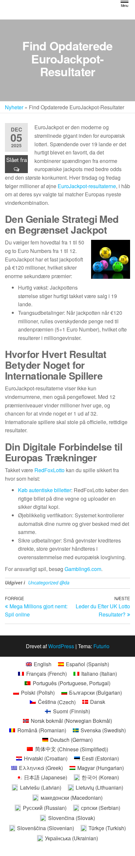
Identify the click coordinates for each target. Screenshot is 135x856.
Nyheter (14, 107)
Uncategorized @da (48, 582)
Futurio (101, 646)
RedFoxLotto (49, 470)
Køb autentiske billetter (44, 490)
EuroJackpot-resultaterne (87, 186)
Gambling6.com (83, 569)
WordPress (61, 646)
